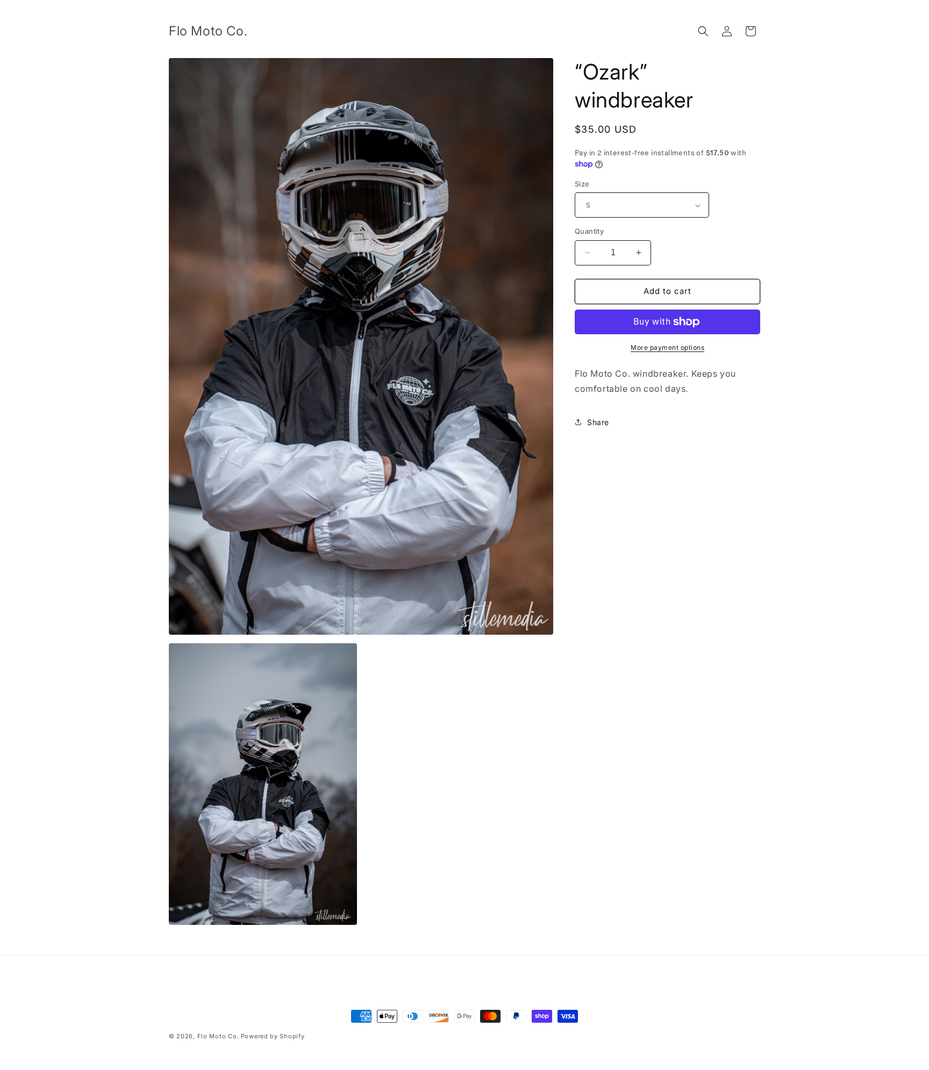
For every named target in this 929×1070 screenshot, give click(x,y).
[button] (703, 31)
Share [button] (598, 422)
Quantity (589, 231)
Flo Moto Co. (218, 1036)
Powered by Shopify (273, 1036)
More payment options (667, 347)
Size (582, 183)
